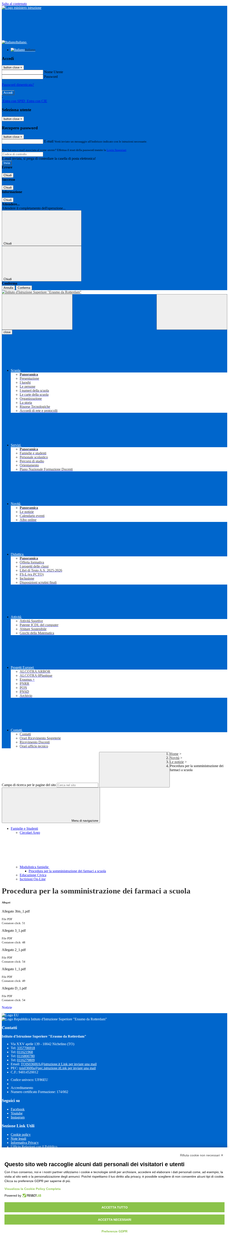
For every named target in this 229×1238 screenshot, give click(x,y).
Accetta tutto (115, 1207)
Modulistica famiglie (34, 867)
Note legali (18, 1138)
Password (51, 77)
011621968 (25, 1052)
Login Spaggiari (116, 150)
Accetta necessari (114, 1219)
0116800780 (26, 1056)
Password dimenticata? (18, 85)
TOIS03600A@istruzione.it (59, 1064)
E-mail (48, 141)
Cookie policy (21, 1134)
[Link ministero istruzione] (21, 8)
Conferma (24, 287)
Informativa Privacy (25, 1142)
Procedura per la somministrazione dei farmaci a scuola (67, 871)
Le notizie (177, 762)
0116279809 (26, 1060)
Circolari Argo (30, 832)
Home (174, 754)
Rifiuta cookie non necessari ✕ (201, 1155)
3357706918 (26, 1048)
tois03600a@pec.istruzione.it (57, 1068)
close (7, 332)
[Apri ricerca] (192, 312)
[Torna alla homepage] (114, 292)
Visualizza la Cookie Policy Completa (32, 1189)
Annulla (8, 287)
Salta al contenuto (14, 4)
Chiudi (8, 175)
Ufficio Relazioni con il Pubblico (34, 1147)
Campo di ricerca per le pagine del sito (29, 785)
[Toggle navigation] (37, 312)
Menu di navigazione (84, 820)
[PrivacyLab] (31, 1195)
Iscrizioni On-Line (33, 879)
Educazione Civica (33, 875)
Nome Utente (53, 72)
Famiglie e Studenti (24, 828)
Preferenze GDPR (114, 1231)
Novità (174, 758)
